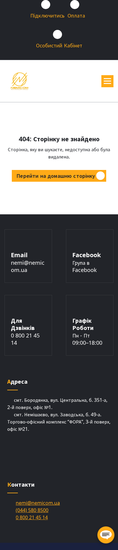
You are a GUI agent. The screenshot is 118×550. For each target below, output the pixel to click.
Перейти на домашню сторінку (56, 175)
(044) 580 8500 (32, 510)
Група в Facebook (84, 266)
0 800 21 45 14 (32, 517)
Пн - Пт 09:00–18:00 (87, 339)
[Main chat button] (106, 535)
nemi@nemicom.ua (38, 503)
